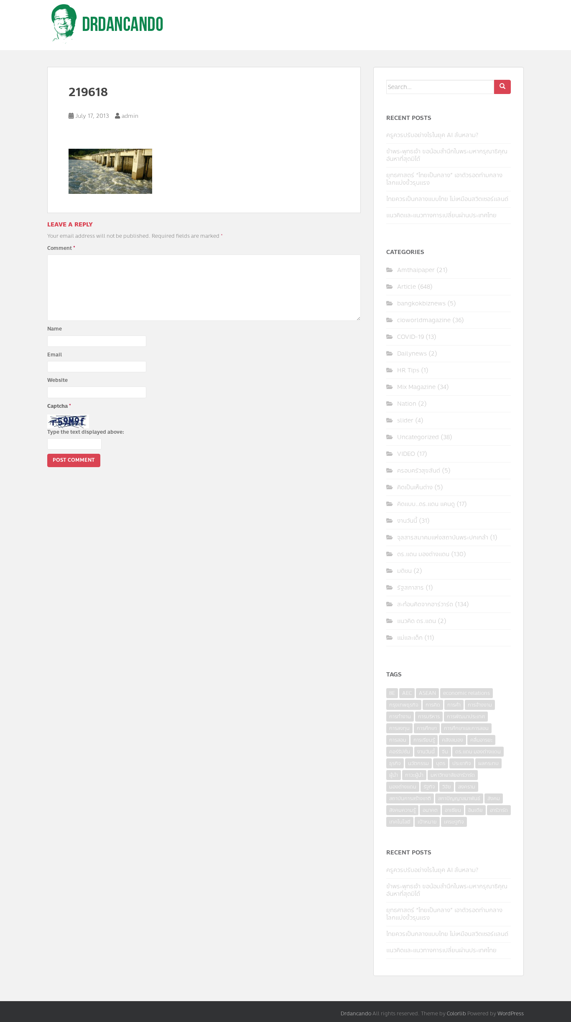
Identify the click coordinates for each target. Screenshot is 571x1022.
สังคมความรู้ (402, 810)
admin (130, 116)
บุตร (440, 763)
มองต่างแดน (402, 787)
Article (406, 286)
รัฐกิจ (429, 787)
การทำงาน (400, 716)
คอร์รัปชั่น (399, 751)
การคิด (433, 705)
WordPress (510, 1013)
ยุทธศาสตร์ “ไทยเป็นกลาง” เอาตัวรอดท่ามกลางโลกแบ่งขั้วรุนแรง (444, 179)
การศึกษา (427, 728)
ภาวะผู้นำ (414, 775)
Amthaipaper (416, 270)
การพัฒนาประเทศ (466, 716)
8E (392, 693)
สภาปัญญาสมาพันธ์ (459, 798)
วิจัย (446, 787)
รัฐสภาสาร (410, 587)
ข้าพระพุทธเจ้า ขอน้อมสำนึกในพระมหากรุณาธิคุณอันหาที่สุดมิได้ (446, 155)
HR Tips (408, 370)
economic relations (466, 693)
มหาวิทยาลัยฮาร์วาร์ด (453, 775)
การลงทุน (399, 728)
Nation (406, 403)
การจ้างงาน (480, 705)
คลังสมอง (452, 740)
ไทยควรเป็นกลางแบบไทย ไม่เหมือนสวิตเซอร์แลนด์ (447, 199)
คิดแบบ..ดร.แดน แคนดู (426, 504)
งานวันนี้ (407, 520)
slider (405, 420)
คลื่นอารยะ (481, 740)
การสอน (397, 740)
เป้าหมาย (427, 822)
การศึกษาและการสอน (466, 728)
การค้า (454, 705)
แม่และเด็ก (410, 637)
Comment (61, 248)
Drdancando (356, 1013)
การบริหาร (429, 716)
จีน (445, 751)
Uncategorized (418, 437)
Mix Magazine (416, 387)
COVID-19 (410, 337)
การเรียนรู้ (424, 740)
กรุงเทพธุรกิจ (403, 705)
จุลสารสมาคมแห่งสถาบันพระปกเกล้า (442, 537)
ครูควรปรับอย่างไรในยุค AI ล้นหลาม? (432, 135)
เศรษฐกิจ (454, 822)
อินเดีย (475, 810)
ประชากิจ (461, 763)
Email (54, 354)
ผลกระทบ (488, 763)
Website (57, 380)
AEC (407, 693)
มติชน (404, 571)
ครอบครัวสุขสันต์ (418, 470)
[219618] (110, 170)
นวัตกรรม (418, 763)
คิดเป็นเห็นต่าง (415, 487)
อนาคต (430, 810)
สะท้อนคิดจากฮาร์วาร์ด (425, 604)
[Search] (502, 87)
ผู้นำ (393, 775)
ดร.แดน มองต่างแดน (423, 554)
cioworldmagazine (424, 320)
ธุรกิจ (395, 763)
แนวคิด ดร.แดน (416, 621)
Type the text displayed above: (85, 432)
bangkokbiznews (421, 303)
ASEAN (427, 693)
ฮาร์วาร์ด (499, 810)
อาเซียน (453, 810)
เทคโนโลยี (399, 822)
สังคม (493, 798)
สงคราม (466, 787)
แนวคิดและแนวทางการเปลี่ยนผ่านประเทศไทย (441, 215)
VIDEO (406, 454)
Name (54, 329)
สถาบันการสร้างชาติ (410, 798)
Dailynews (412, 353)
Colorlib (456, 1013)
